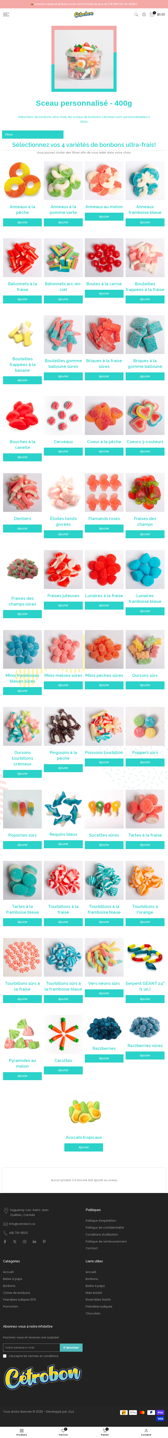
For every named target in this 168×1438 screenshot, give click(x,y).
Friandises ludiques (99, 1307)
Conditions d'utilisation (102, 1235)
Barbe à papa (12, 1279)
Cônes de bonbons (16, 1293)
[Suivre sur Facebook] (5, 1242)
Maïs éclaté (94, 1293)
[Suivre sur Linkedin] (34, 1242)
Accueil (8, 1272)
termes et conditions (43, 1356)
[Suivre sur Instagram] (24, 1242)
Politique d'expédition (101, 1221)
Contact (92, 1248)
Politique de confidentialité (105, 1228)
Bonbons (9, 1286)
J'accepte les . (33, 1356)
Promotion (10, 1307)
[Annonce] (84, 4)
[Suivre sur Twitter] (15, 1242)
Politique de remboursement (106, 1242)
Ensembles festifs (98, 1300)
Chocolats (93, 1314)
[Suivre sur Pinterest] (44, 1242)
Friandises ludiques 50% (19, 1300)
